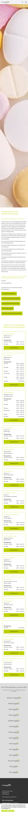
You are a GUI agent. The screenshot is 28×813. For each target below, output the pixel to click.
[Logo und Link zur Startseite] (5, 2)
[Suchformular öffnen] (22, 2)
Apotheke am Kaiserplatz (10, 493)
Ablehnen (11, 810)
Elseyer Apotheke (8, 355)
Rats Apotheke (7, 579)
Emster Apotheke (8, 428)
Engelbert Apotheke (9, 449)
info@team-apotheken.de (10, 797)
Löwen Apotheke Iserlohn (10, 536)
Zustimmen (4, 810)
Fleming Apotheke (8, 661)
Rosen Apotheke (8, 601)
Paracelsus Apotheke (9, 558)
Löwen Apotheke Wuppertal (11, 514)
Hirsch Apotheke (8, 471)
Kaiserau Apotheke (9, 639)
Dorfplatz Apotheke (9, 334)
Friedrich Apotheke (8, 392)
